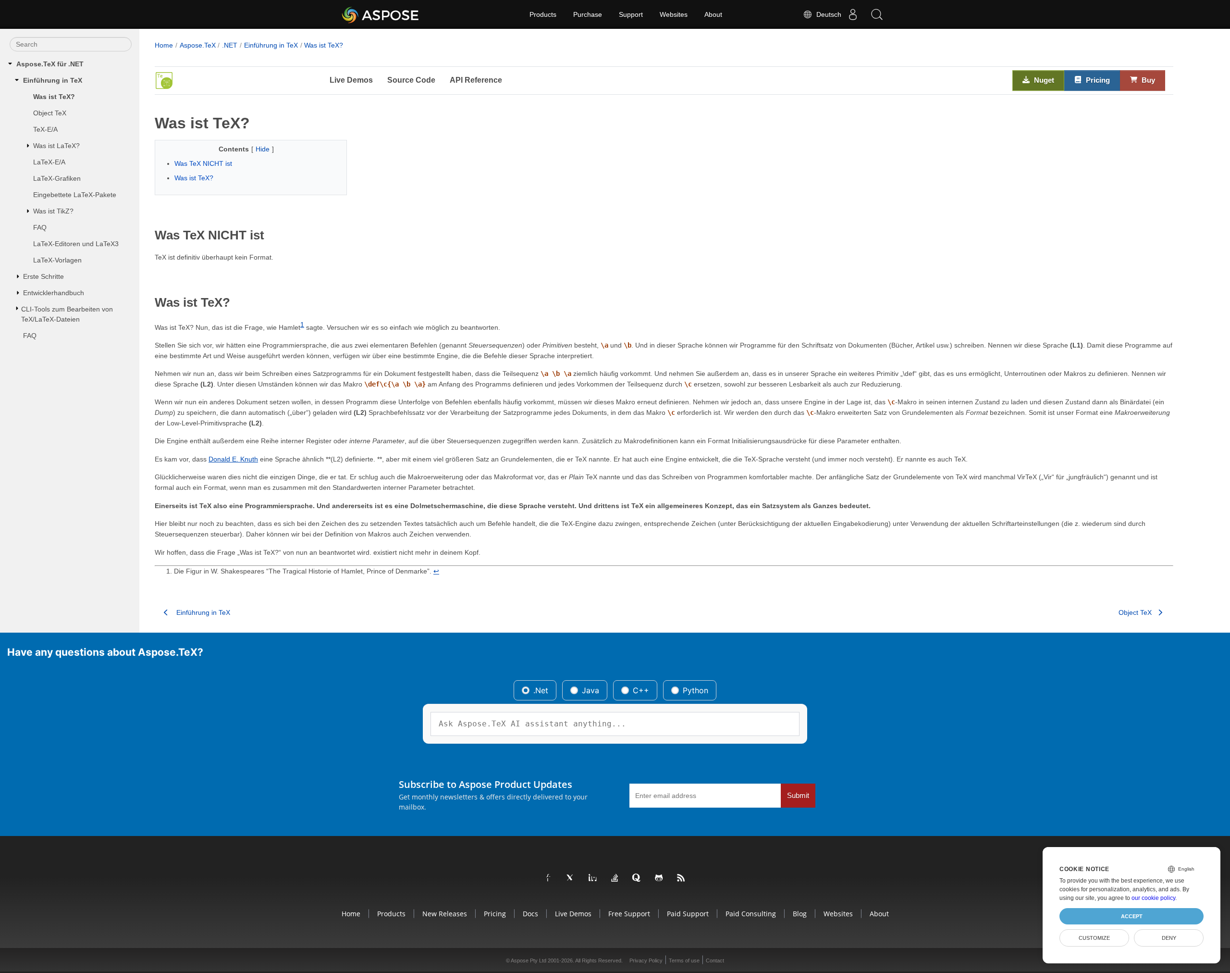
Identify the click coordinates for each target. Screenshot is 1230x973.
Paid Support (688, 913)
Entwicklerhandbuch (53, 293)
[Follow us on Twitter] (571, 878)
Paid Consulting (751, 913)
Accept (1132, 916)
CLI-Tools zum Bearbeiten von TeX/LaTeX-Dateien (67, 314)
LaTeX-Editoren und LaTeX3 (76, 244)
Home (164, 45)
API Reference (476, 80)
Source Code (411, 80)
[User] (853, 14)
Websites (674, 14)
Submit (798, 795)
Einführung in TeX (52, 80)
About (713, 14)
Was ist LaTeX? (56, 146)
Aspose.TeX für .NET (50, 64)
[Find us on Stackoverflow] (615, 878)
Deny (1169, 938)
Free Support (629, 913)
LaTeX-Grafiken (57, 178)
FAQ (40, 227)
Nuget (1043, 80)
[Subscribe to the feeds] (681, 878)
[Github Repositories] (659, 878)
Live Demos (351, 80)
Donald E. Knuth (233, 459)
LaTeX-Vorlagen (57, 260)
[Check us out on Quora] (637, 878)
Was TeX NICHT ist (203, 163)
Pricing (1097, 80)
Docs (530, 913)
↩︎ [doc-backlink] (436, 571)
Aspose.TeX (198, 45)
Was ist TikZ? (53, 211)
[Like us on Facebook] (548, 878)
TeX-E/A (45, 129)
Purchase (587, 14)
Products (542, 14)
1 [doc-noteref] (302, 324)
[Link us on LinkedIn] (593, 878)
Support (631, 14)
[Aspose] (380, 14)
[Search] (877, 14)
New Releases (444, 913)
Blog (800, 913)
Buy (1147, 80)
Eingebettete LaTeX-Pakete (74, 195)
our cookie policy (1153, 898)
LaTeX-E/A (49, 162)
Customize (1094, 938)
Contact (715, 960)
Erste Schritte (43, 276)
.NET (229, 45)
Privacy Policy (646, 960)
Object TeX (49, 113)
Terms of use (684, 960)
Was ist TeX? (54, 96)
